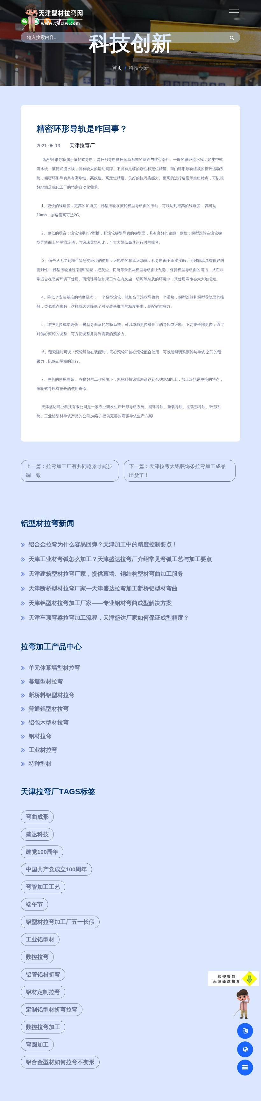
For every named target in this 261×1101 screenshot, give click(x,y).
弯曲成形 (37, 817)
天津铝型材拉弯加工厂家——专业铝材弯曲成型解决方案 (100, 603)
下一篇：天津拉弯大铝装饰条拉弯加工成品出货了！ (177, 471)
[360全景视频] (245, 1049)
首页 (117, 68)
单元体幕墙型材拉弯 (54, 668)
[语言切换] (245, 1031)
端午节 (34, 904)
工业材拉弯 (43, 750)
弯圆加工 (37, 1044)
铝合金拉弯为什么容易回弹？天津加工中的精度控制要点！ (103, 544)
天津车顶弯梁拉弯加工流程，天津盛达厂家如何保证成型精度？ (109, 618)
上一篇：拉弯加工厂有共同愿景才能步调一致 (69, 471)
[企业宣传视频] (243, 1003)
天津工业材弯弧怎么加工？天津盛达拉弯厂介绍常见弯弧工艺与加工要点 (120, 559)
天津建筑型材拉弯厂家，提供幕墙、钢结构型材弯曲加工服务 (106, 574)
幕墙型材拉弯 (46, 681)
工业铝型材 (40, 939)
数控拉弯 (37, 957)
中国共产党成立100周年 (56, 869)
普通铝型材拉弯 (49, 709)
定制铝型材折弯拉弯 (51, 1009)
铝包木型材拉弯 (49, 722)
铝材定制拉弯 (43, 992)
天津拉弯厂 (82, 145)
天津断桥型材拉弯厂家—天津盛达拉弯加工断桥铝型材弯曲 (103, 588)
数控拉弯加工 (43, 1027)
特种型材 (40, 763)
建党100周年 (42, 852)
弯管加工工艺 (43, 887)
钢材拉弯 (40, 736)
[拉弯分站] (245, 1067)
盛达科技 (37, 834)
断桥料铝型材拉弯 (51, 695)
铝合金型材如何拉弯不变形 (60, 1062)
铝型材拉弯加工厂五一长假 (60, 922)
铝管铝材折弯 (43, 974)
